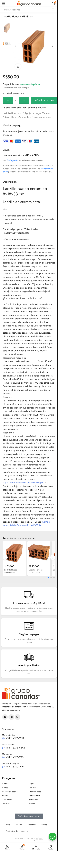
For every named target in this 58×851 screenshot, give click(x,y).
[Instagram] (11, 717)
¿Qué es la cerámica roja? (16, 238)
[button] (15, 46)
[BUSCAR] (53, 10)
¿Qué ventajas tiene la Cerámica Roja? (23, 482)
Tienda (19, 824)
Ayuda (44, 824)
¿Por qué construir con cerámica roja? (22, 298)
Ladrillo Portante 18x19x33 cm (36, 571)
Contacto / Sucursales (15, 831)
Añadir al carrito (44, 100)
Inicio (8, 824)
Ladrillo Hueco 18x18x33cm (10, 571)
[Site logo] (29, 3)
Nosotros (32, 824)
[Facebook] (5, 717)
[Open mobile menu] (3, 3)
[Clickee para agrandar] (18, 67)
